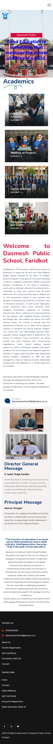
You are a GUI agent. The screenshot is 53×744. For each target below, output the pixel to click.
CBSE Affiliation (9, 691)
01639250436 (12, 630)
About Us (6, 642)
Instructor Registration (12, 701)
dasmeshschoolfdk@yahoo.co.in (20, 635)
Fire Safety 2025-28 (11, 658)
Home (4, 680)
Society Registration (11, 648)
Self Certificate (9, 653)
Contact (5, 664)
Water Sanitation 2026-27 (14, 707)
